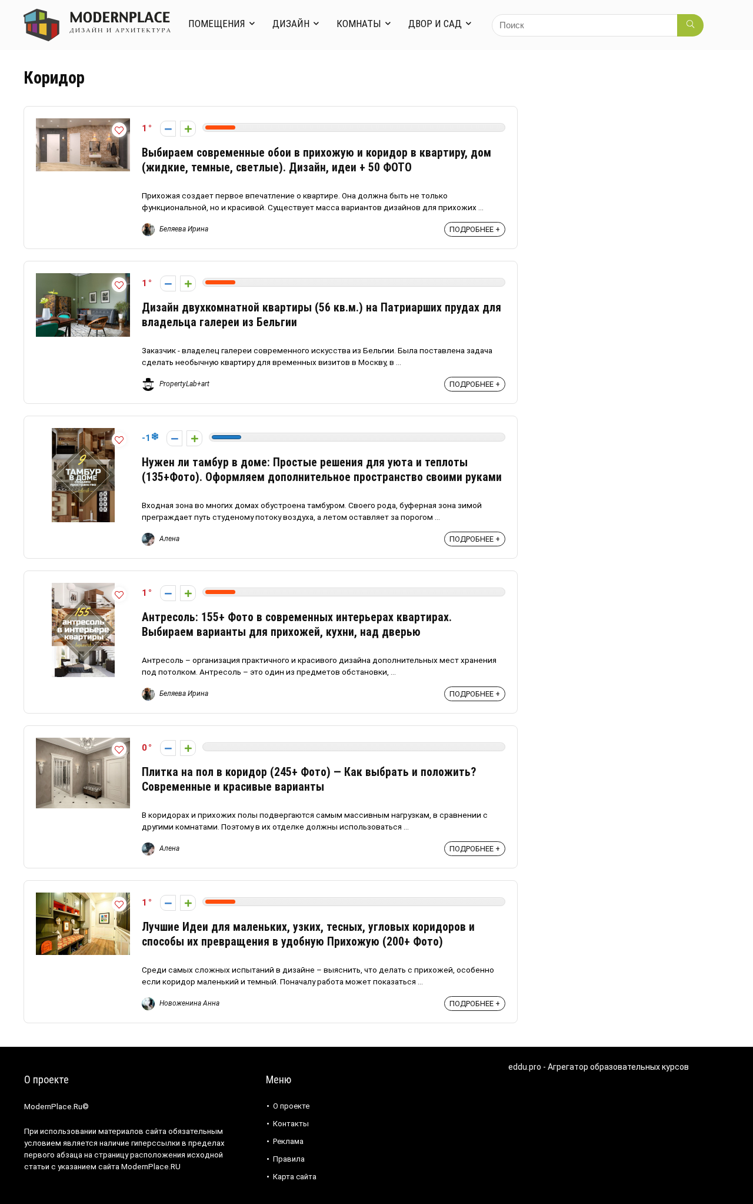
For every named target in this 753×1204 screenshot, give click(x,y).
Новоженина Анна (188, 1003)
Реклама (288, 1141)
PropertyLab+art (183, 384)
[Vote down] (168, 129)
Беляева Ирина (183, 229)
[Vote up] (188, 129)
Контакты (291, 1123)
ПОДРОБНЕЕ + (474, 229)
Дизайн (290, 23)
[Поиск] (690, 25)
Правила (289, 1159)
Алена (168, 539)
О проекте (291, 1106)
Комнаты (358, 23)
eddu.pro (524, 1067)
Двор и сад (435, 23)
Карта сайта (294, 1176)
